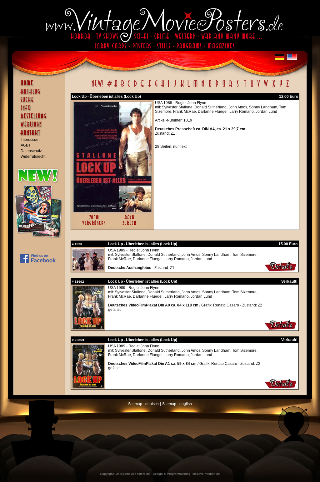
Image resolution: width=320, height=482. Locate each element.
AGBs (25, 145)
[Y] (280, 87)
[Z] (287, 87)
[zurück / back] (130, 225)
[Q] (223, 87)
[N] (203, 87)
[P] (216, 87)
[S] (237, 87)
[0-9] (109, 87)
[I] (168, 87)
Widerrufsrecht (33, 156)
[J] (174, 87)
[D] (135, 87)
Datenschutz (31, 151)
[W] (266, 87)
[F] (149, 87)
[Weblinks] (41, 127)
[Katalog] (41, 94)
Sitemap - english (177, 404)
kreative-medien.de (206, 473)
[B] (122, 87)
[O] (210, 87)
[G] (156, 87)
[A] (116, 87)
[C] (129, 87)
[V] (258, 87)
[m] (195, 87)
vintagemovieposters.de (133, 473)
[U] (251, 87)
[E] (142, 87)
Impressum (30, 139)
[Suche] (41, 102)
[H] (162, 87)
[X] (273, 87)
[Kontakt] (41, 135)
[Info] (41, 110)
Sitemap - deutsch (143, 404)
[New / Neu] (97, 87)
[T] (244, 87)
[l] (189, 87)
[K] (182, 87)
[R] (230, 87)
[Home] (41, 86)
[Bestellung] (41, 119)
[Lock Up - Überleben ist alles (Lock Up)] (112, 211)
